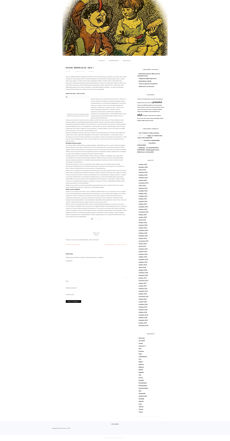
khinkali (139, 107)
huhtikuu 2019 (143, 257)
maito (142, 111)
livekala (139, 111)
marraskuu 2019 (143, 241)
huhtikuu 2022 (143, 193)
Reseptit (141, 380)
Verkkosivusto (70, 294)
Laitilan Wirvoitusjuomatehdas (152, 107)
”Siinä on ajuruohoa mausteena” (148, 83)
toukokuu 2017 (143, 288)
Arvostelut (142, 340)
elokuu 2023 (142, 185)
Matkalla (141, 372)
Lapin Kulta (140, 109)
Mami (158, 111)
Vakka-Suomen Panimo (147, 120)
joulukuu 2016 (143, 294)
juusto (142, 105)
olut (139, 115)
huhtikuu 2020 (143, 228)
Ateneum (145, 99)
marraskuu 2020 (143, 212)
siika (142, 118)
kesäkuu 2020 (143, 222)
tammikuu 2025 (143, 167)
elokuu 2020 (142, 220)
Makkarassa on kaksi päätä (145, 152)
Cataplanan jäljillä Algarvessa (148, 78)
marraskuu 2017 (143, 280)
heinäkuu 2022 (143, 191)
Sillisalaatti (142, 393)
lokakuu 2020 (143, 214)
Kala (140, 348)
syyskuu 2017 (143, 286)
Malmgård (154, 111)
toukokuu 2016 (143, 309)
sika (145, 118)
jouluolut (157, 102)
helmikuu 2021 (143, 209)
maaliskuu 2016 (143, 315)
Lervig (144, 109)
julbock (139, 105)
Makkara (141, 364)
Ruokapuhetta (143, 385)
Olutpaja (145, 115)
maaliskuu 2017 (143, 291)
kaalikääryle (149, 105)
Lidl (147, 109)
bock (155, 99)
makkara (146, 111)
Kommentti (69, 261)
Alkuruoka (142, 338)
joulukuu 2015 (143, 323)
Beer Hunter (150, 99)
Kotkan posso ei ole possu (146, 86)
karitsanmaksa (158, 105)
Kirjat (140, 354)
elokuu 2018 (142, 267)
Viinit (140, 404)
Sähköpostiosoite (71, 288)
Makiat (141, 362)
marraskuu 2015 (143, 325)
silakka (148, 118)
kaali (145, 105)
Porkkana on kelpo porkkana (150, 133)
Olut (140, 375)
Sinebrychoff (153, 118)
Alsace (138, 99)
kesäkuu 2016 (143, 307)
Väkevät (141, 401)
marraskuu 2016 (143, 296)
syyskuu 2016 (143, 302)
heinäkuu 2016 (143, 304)
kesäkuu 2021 (143, 198)
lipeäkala (160, 109)
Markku (141, 369)
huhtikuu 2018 (143, 270)
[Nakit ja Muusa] (115, 56)
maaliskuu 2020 (143, 230)
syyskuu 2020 (143, 217)
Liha (140, 359)
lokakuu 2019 (143, 243)
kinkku (143, 107)
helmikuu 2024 (143, 175)
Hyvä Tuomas (147, 102)
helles (142, 102)
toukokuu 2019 (143, 254)
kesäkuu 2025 (143, 164)
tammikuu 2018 (143, 275)
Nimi (67, 281)
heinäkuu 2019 (143, 249)
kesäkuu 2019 (143, 251)
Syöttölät (141, 399)
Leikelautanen (143, 356)
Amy (140, 133)
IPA (151, 102)
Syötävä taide (143, 396)
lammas (162, 107)
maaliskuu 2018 (143, 272)
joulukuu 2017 (143, 278)
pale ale (151, 115)
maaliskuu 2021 (143, 206)
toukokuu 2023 (143, 188)
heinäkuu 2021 (143, 196)
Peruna (141, 377)
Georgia (139, 102)
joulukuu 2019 (143, 238)
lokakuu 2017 (143, 283)
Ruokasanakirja (143, 388)
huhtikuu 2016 (143, 312)
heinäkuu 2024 (143, 172)
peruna (155, 115)
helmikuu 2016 (143, 317)
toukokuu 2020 (143, 225)
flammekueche (159, 99)
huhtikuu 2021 (143, 204)
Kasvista (141, 351)
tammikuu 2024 (143, 177)
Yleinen (141, 409)
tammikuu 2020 (143, 235)
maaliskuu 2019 (143, 259)
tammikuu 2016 (143, 320)
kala (154, 105)
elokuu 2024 (142, 169)
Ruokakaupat (143, 383)
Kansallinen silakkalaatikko (152, 140)
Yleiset (141, 412)
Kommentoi (91, 71)
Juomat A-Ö (142, 346)
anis (142, 99)
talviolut (139, 120)
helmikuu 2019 (143, 262)
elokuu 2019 (142, 246)
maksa (150, 111)
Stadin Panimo (160, 118)
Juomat (141, 343)
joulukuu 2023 (143, 180)
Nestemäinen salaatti (145, 81)
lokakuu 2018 (143, 264)
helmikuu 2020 (143, 233)
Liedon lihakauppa (153, 109)
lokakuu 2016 (143, 299)
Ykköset (141, 406)
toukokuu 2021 (143, 201)
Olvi (148, 115)
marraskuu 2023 (143, 183)
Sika (140, 391)
